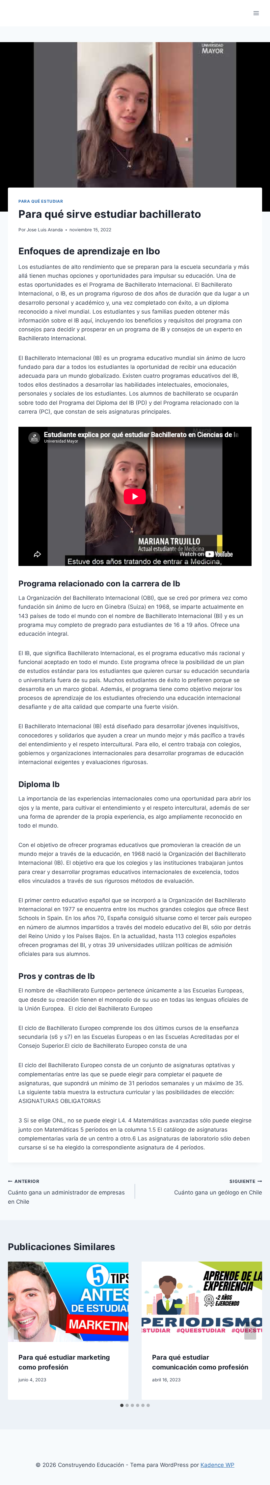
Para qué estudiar (40, 201)
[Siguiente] (250, 1331)
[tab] (121, 1405)
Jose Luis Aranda (45, 229)
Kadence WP (217, 1465)
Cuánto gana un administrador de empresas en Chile (66, 1192)
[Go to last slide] (20, 1331)
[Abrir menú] (256, 13)
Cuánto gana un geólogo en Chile (218, 1187)
